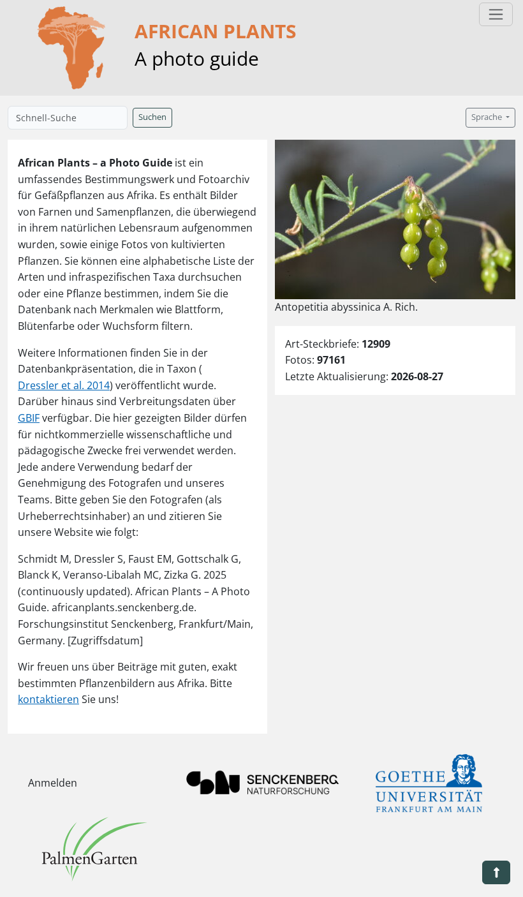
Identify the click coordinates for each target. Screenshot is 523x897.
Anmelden (52, 783)
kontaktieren (48, 699)
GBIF (29, 418)
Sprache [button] (487, 117)
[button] (496, 872)
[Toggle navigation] (496, 14)
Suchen (152, 117)
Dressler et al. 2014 (64, 385)
